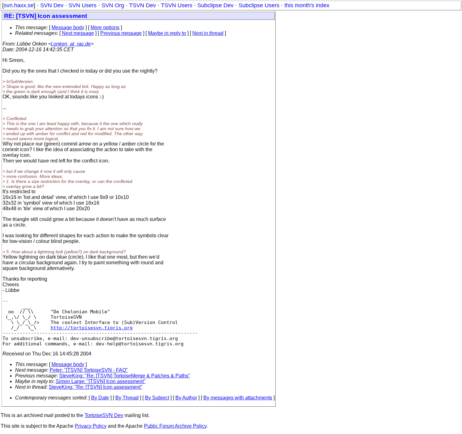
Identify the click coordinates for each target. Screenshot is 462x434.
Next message (78, 33)
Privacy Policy (91, 426)
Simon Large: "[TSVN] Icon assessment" (101, 381)
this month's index (306, 5)
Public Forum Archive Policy (175, 426)
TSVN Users (176, 5)
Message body (68, 27)
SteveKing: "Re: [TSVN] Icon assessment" (95, 387)
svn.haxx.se (19, 5)
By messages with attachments (237, 397)
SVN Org (113, 5)
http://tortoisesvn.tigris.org (92, 327)
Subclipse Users (259, 5)
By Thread (127, 397)
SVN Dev (51, 5)
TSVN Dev (142, 5)
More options (105, 27)
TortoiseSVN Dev (104, 415)
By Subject (157, 397)
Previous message (121, 33)
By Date (100, 397)
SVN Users (82, 5)
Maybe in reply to (167, 33)
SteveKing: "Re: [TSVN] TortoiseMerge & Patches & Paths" (124, 375)
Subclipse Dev (215, 5)
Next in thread (207, 33)
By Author (186, 397)
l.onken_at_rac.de (71, 44)
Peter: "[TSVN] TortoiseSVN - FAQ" (89, 370)
